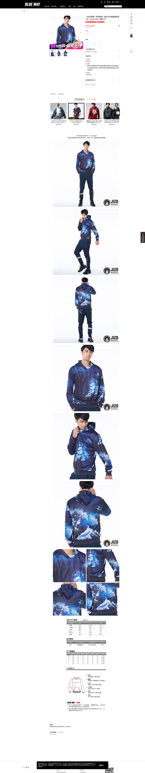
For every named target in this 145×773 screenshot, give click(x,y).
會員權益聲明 (83, 772)
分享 (88, 84)
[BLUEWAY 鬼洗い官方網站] (32, 4)
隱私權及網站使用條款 (61, 772)
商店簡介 (58, 770)
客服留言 (82, 770)
